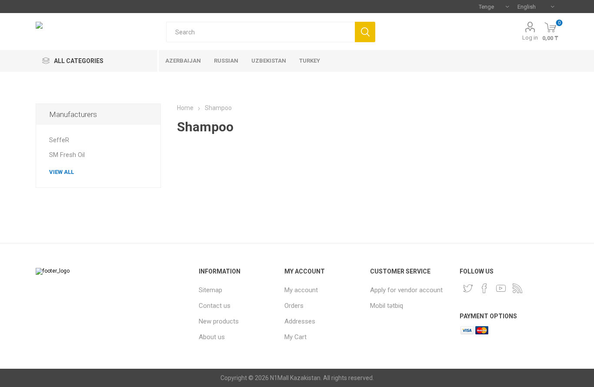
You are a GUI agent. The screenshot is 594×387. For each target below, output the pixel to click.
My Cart (295, 337)
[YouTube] (501, 288)
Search (365, 32)
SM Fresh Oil (67, 155)
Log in (530, 37)
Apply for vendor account (406, 290)
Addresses (299, 321)
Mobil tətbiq (386, 306)
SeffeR (59, 140)
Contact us (214, 306)
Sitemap (210, 290)
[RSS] (517, 288)
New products (219, 321)
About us (212, 337)
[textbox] (260, 32)
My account (301, 290)
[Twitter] (468, 288)
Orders (294, 306)
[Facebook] (484, 288)
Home (185, 107)
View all (61, 172)
